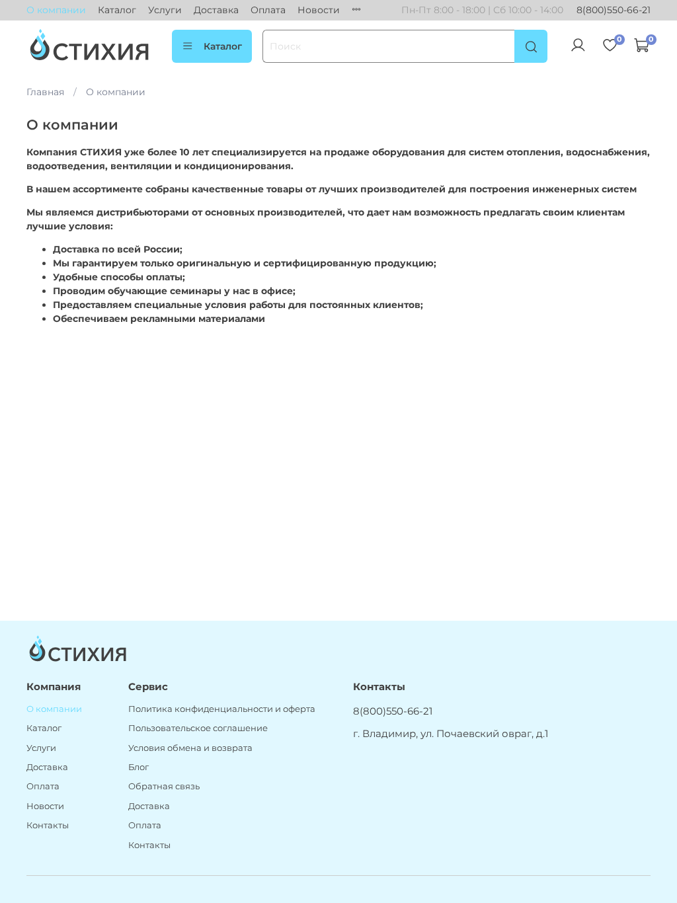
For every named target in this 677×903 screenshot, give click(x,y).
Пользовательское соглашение (198, 728)
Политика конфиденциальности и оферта (221, 709)
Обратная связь (164, 786)
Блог (138, 767)
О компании (56, 10)
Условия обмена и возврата (190, 748)
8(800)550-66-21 (614, 10)
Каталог (117, 10)
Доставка (216, 10)
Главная (45, 92)
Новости (319, 10)
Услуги (165, 10)
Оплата (268, 10)
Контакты (47, 825)
